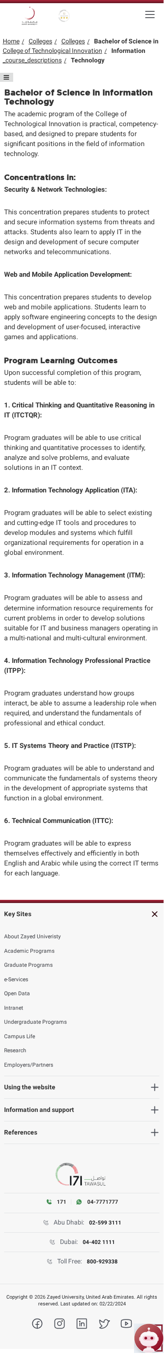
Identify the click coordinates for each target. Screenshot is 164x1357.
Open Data (17, 993)
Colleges (40, 41)
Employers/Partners (28, 1065)
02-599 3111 (105, 1223)
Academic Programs (29, 951)
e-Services (16, 979)
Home (11, 41)
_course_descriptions (32, 60)
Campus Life (19, 1036)
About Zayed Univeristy (32, 936)
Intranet (13, 1008)
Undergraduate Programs (35, 1022)
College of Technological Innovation (52, 50)
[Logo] (29, 15)
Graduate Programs (28, 965)
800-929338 (102, 1261)
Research (15, 1050)
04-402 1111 (99, 1242)
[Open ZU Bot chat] (149, 1338)
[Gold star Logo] (64, 15)
